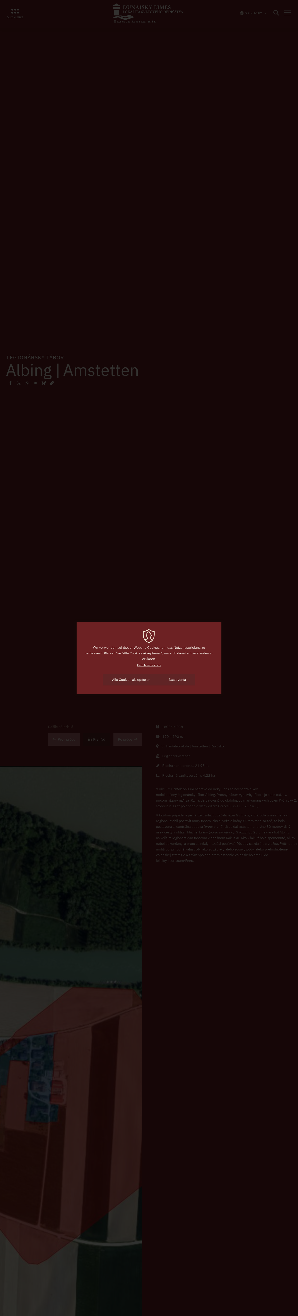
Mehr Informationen (149, 665)
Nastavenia (177, 679)
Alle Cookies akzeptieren (131, 679)
